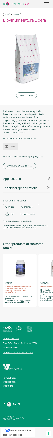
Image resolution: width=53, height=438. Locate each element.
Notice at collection (13, 434)
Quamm (47, 420)
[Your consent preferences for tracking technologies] (48, 433)
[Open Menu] (46, 4)
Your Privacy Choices (20, 430)
